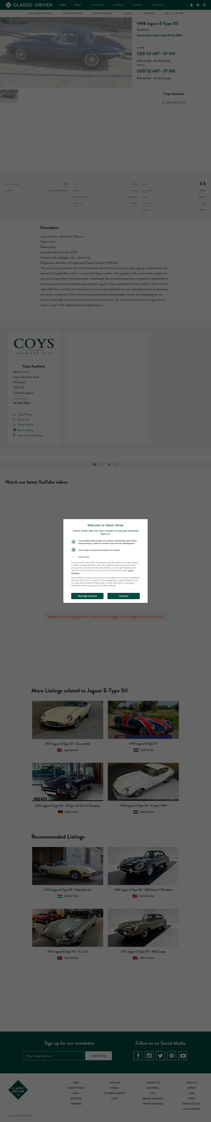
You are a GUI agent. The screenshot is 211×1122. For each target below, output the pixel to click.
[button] (105, 557)
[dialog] (105, 561)
